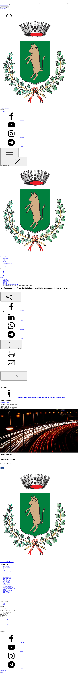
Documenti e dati (6, 281)
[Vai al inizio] (0, 465)
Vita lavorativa (5, 579)
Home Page (5, 279)
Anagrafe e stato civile (7, 577)
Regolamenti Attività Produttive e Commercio (11, 284)
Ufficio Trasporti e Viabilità (5, 402)
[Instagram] (3, 274)
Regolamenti (5, 283)
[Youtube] (3, 271)
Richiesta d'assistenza (6, 622)
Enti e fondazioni (6, 569)
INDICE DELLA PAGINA (5, 379)
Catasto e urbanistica (6, 582)
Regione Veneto (3, 8)
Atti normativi (5, 282)
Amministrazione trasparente (8, 624)
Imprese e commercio (6, 580)
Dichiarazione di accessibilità (8, 627)
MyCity (2, 672)
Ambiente (4, 589)
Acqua (4, 264)
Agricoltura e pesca (6, 592)
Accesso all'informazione (7, 263)
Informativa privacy (6, 625)
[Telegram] (3, 275)
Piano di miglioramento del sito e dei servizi (10, 628)
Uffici (4, 568)
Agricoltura (5, 265)
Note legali (5, 626)
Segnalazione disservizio (7, 621)
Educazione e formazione (7, 586)
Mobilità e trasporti (6, 584)
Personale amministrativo (7, 571)
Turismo (4, 583)
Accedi (1, 277)
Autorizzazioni (5, 591)
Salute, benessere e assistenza (8, 590)
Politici (4, 570)
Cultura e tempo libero (7, 578)
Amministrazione (6, 280)
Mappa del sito (3, 670)
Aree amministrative (6, 567)
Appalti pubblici (6, 581)
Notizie (4, 596)
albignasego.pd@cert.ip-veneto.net (9, 617)
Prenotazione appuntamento (8, 620)
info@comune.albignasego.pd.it (9, 616)
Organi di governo (6, 566)
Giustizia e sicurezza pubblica (8, 587)
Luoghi (4, 603)
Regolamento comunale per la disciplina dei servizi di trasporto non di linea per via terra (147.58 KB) (41, 397)
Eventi (4, 604)
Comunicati (5, 597)
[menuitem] (13, 310)
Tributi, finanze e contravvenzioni (9, 588)
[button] (6, 258)
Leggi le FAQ (5, 619)
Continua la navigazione (5, 7)
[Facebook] (3, 270)
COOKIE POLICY (4, 5)
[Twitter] (3, 273)
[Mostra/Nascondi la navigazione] (9, 152)
